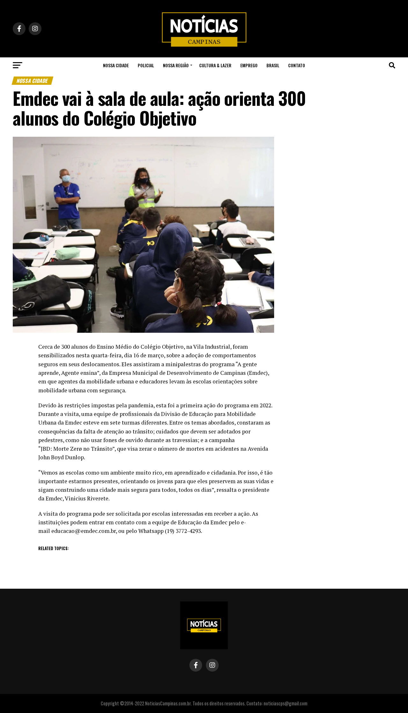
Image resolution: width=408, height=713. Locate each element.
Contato (296, 65)
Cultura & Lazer (215, 65)
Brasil (272, 65)
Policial (146, 65)
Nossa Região (176, 65)
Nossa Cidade (116, 65)
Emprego (249, 65)
